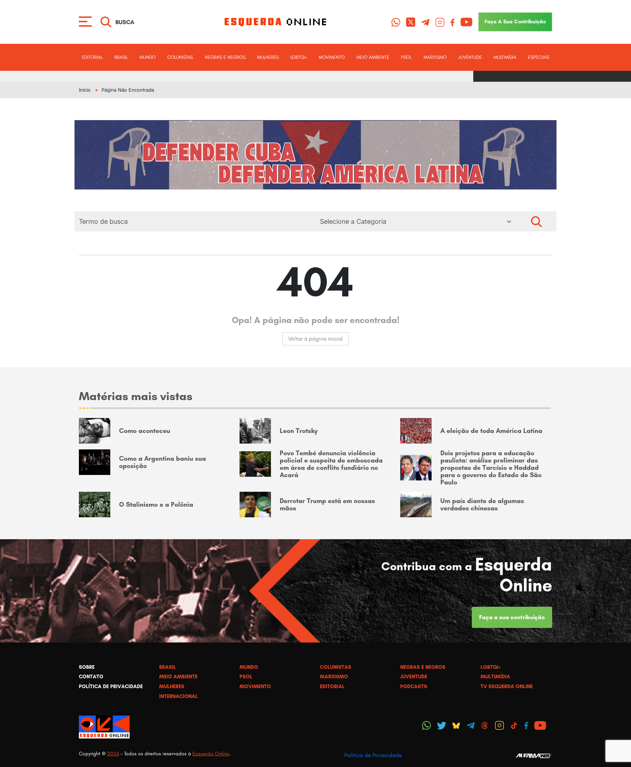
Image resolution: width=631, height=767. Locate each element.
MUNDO (147, 57)
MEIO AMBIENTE (372, 57)
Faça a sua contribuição (512, 617)
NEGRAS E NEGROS (225, 57)
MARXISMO (435, 57)
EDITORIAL (92, 57)
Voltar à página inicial (315, 338)
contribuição (515, 21)
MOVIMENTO (332, 57)
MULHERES (268, 57)
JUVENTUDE (470, 57)
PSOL (406, 57)
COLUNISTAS (180, 57)
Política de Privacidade (373, 755)
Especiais (538, 57)
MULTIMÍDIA (505, 57)
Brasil (121, 57)
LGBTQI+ (298, 57)
